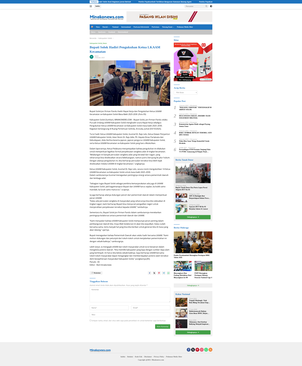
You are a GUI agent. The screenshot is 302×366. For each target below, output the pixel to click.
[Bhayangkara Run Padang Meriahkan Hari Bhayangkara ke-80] (183, 266)
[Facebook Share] (149, 273)
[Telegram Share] (164, 273)
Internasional (126, 27)
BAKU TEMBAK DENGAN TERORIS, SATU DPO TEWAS (195, 134)
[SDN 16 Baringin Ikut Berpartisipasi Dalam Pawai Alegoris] (181, 197)
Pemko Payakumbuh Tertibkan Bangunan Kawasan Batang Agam (149, 2)
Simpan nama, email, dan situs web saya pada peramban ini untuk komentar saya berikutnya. (129, 320)
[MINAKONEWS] (107, 16)
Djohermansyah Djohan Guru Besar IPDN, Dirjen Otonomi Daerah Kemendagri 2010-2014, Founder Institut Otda (199, 312)
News (98, 27)
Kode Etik (138, 357)
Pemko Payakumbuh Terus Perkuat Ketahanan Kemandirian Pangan (211, 2)
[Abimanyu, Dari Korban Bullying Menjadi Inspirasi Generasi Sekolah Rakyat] (181, 323)
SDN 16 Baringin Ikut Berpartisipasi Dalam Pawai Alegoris (199, 197)
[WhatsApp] (206, 350)
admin (97, 56)
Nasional (115, 27)
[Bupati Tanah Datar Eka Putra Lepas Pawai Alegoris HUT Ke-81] (193, 173)
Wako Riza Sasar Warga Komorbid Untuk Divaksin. (194, 142)
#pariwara (101, 32)
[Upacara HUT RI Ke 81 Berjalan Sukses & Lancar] (181, 208)
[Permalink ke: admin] (91, 57)
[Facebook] (189, 350)
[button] (206, 6)
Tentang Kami (167, 27)
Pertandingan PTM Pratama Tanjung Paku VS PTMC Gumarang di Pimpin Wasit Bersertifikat (194, 151)
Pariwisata (155, 27)
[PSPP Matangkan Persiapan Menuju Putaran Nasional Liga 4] (203, 266)
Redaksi (130, 357)
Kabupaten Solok (96, 43)
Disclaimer (148, 357)
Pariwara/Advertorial (141, 27)
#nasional (111, 32)
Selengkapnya (192, 217)
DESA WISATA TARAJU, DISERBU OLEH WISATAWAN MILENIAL (194, 117)
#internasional (123, 32)
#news (93, 32)
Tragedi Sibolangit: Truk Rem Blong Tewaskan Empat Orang (199, 302)
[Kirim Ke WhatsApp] (168, 273)
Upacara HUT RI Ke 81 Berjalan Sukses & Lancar (198, 208)
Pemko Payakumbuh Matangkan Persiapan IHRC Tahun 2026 (192, 256)
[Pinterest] (197, 350)
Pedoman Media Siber (185, 27)
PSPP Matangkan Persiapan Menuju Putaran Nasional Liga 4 (203, 275)
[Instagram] (202, 350)
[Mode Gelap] (211, 6)
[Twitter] (193, 350)
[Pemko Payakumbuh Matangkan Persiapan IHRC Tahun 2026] (193, 242)
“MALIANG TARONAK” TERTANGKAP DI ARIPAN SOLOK (195, 108)
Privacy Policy (159, 357)
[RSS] (210, 350)
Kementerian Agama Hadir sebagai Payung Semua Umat (194, 125)
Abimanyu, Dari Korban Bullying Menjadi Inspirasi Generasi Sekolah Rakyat (198, 323)
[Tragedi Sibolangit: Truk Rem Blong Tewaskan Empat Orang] (181, 302)
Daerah (105, 27)
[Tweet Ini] (154, 273)
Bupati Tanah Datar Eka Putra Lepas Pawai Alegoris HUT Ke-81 (191, 189)
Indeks (97, 6)
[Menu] (91, 6)
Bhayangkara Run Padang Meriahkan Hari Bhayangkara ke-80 (182, 275)
